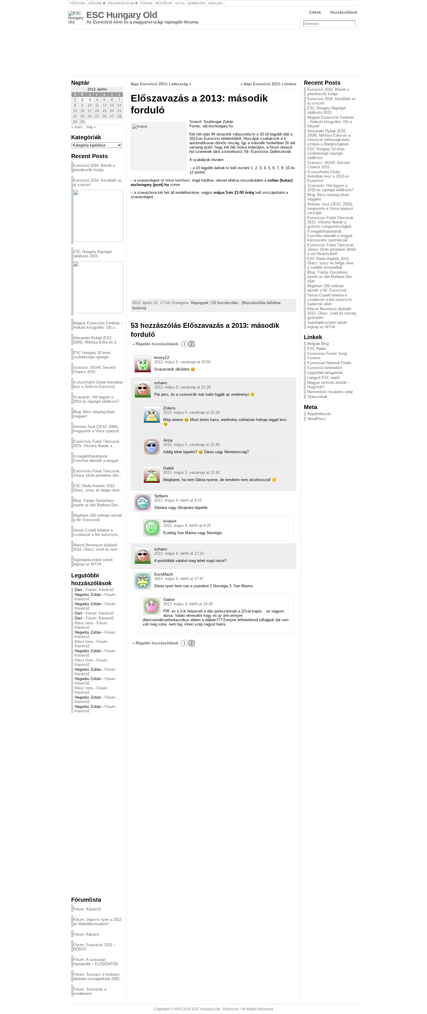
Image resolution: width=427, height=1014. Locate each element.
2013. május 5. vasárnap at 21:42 (191, 472)
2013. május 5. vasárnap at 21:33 (191, 412)
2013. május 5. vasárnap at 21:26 (182, 387)
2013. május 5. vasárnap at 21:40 (191, 444)
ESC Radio (316, 348)
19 (105, 111)
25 (97, 116)
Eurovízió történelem (324, 368)
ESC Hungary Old (121, 15)
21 (119, 111)
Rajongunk (200, 303)
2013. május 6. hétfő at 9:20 (187, 525)
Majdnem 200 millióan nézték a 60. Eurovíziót (97, 517)
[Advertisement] (97, 804)
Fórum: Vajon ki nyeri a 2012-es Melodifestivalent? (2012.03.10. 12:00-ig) (98, 921)
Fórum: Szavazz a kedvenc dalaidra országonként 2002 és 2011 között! (96, 976)
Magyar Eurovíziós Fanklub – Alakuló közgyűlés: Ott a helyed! (98, 325)
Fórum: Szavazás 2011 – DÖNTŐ (94, 947)
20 (112, 111)
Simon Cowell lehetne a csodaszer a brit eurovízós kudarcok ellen (95, 532)
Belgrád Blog (318, 343)
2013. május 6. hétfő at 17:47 (179, 578)
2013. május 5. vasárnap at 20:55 (182, 362)
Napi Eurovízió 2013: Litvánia (270, 84)
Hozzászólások (343, 12)
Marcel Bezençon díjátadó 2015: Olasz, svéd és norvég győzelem (97, 547)
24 (90, 116)
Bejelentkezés (319, 414)
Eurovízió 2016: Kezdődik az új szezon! (97, 182)
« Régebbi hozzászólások (155, 344)
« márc (77, 127)
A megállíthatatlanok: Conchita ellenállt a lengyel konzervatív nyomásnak (95, 458)
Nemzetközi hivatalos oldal (330, 392)
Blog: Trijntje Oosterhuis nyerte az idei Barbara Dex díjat (95, 502)
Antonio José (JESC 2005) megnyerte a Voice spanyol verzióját (96, 428)
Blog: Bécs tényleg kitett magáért (94, 414)
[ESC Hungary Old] (213, 52)
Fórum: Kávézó (86, 934)
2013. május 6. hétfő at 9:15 (178, 500)
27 (112, 116)
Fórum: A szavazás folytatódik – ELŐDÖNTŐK (96, 961)
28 (119, 116)
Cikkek (315, 12)
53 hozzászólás (225, 303)
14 (119, 105)
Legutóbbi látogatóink (325, 372)
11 (97, 105)
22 (75, 116)
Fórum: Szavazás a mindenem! (89, 991)
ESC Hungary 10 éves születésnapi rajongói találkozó (92, 354)
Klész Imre (84, 623)
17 (90, 111)
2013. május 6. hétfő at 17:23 (179, 553)
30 (82, 122)
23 (82, 116)
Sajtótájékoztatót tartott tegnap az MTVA (93, 562)
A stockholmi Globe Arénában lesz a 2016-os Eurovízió (98, 384)
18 (97, 111)
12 (105, 105)
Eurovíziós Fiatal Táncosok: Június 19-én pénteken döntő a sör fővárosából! (97, 473)
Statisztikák (317, 397)
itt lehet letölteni (175, 180)
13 (112, 105)
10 (90, 105)
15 (75, 111)
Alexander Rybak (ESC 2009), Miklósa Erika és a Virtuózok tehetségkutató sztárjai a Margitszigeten (94, 340)
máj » (91, 127)
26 (105, 116)
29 (75, 122)
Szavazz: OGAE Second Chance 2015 (94, 369)
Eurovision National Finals (329, 363)
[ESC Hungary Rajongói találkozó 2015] (98, 287)
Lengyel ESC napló (323, 377)
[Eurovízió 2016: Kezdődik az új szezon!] (98, 216)
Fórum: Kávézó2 (100, 590)
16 (82, 111)
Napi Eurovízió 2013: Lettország (159, 84)
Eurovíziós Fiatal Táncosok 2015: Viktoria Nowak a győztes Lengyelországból (96, 443)
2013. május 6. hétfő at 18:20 (188, 604)
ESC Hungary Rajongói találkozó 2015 (92, 254)
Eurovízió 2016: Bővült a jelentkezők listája (94, 167)
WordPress (316, 419)
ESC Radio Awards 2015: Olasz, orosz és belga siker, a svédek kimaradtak (96, 488)
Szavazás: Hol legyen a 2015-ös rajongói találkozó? (96, 399)
